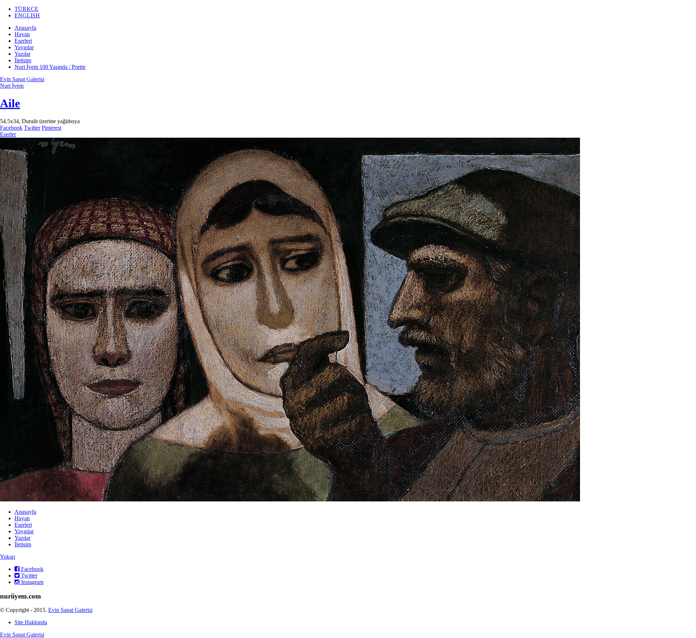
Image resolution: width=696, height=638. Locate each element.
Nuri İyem (12, 86)
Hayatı (22, 34)
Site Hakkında (30, 622)
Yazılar (22, 54)
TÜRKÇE (26, 9)
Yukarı (7, 557)
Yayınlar (24, 47)
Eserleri (23, 41)
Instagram (32, 582)
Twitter (32, 128)
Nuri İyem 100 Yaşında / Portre (50, 67)
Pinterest (51, 128)
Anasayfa (25, 28)
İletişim (22, 60)
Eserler (8, 134)
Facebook (11, 128)
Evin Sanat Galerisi (22, 79)
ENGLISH (27, 15)
